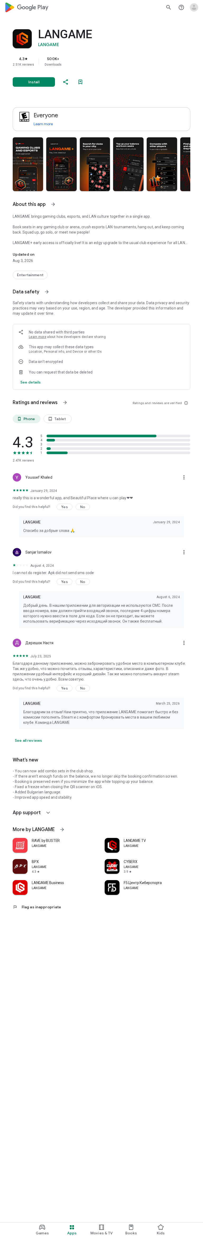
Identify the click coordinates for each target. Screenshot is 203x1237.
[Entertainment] (30, 275)
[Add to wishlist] (80, 82)
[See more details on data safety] (30, 382)
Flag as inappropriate (37, 907)
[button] (28, 164)
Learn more (43, 124)
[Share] (65, 82)
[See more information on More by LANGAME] (62, 829)
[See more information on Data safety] (46, 291)
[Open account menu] (194, 7)
